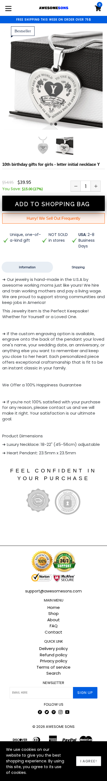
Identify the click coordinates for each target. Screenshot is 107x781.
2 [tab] (56, 124)
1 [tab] (51, 124)
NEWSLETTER (53, 683)
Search (53, 673)
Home (53, 607)
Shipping (78, 267)
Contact (53, 632)
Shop (53, 613)
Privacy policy (53, 661)
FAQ (54, 626)
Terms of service (53, 667)
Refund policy (53, 655)
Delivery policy (53, 648)
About (53, 620)
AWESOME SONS (60, 726)
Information (27, 267)
